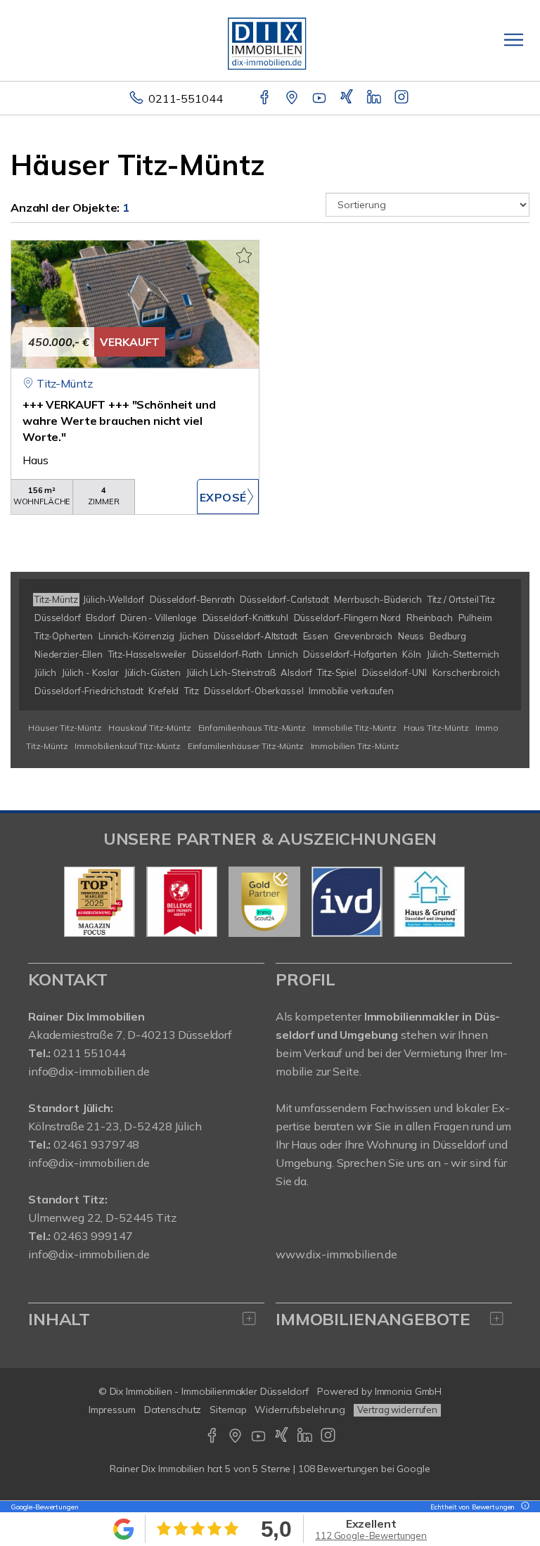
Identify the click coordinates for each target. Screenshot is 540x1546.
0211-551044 (185, 98)
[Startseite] (270, 40)
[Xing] (348, 98)
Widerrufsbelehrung (300, 1409)
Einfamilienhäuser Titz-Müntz (246, 746)
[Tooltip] (523, 1507)
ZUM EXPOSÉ (228, 496)
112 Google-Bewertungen (371, 1535)
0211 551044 (89, 1053)
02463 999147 (92, 1236)
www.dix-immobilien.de (336, 1254)
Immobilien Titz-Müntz (355, 746)
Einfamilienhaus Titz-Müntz (252, 727)
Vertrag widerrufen (397, 1409)
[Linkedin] (375, 98)
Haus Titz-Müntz (436, 727)
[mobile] (513, 40)
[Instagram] (402, 98)
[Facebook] (265, 98)
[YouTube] (320, 98)
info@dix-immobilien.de (89, 1071)
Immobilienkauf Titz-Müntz (127, 746)
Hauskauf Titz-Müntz (149, 727)
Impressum (112, 1409)
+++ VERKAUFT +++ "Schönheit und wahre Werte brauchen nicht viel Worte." (119, 420)
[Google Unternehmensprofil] (293, 98)
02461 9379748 (96, 1144)
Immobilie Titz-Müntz (355, 727)
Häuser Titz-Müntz (65, 727)
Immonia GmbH (408, 1391)
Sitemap (228, 1409)
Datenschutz (173, 1409)
